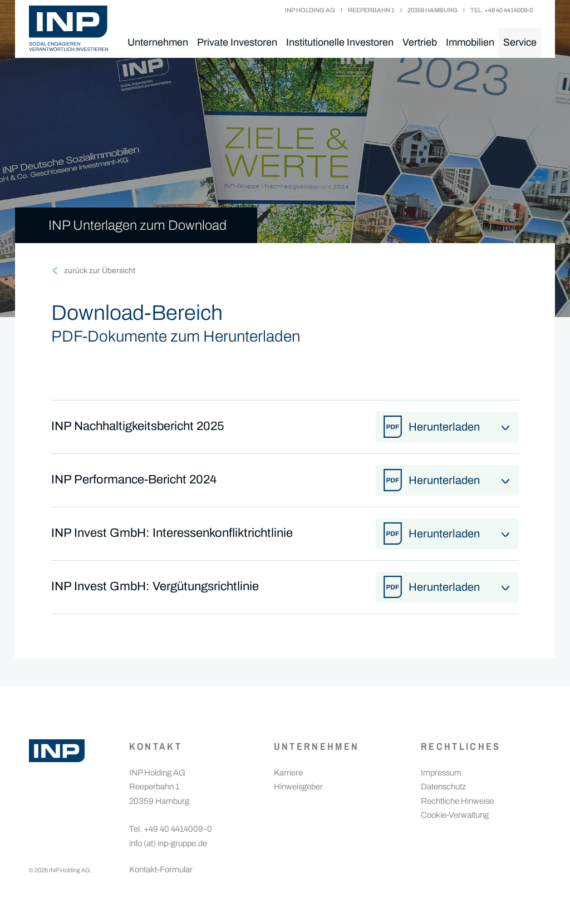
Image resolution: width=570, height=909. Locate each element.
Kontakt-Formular (161, 869)
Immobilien (470, 42)
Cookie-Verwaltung (455, 815)
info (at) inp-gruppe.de (168, 843)
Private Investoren (237, 42)
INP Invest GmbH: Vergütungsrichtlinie (155, 586)
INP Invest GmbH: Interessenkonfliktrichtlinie (172, 533)
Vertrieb (419, 42)
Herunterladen (444, 427)
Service (520, 42)
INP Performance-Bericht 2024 (134, 479)
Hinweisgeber (298, 786)
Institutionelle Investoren (340, 42)
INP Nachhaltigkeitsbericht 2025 (137, 426)
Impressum (441, 772)
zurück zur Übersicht (99, 270)
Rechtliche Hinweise (457, 801)
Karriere (288, 772)
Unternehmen (157, 42)
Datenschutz (443, 786)
